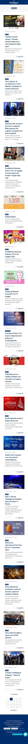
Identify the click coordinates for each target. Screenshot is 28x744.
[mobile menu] (26, 2)
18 (16, 707)
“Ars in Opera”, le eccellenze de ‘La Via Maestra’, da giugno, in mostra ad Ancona (13, 84)
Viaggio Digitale (17, 732)
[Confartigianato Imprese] (14, 2)
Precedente (15, 694)
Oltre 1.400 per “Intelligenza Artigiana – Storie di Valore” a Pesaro (14, 499)
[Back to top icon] (14, 717)
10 (19, 701)
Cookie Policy (14, 728)
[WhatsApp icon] (7, 735)
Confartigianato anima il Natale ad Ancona (14, 418)
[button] (25, 734)
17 (14, 707)
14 (16, 704)
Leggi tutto (20, 56)
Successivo (13, 710)
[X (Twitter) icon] (10, 735)
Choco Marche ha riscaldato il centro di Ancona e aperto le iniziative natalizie (13, 589)
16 (11, 707)
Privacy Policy (7, 728)
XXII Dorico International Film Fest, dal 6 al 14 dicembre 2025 (13, 545)
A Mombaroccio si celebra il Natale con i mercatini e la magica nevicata (13, 376)
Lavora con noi (21, 730)
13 (14, 704)
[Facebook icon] (9, 735)
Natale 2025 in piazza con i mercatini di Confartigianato (13, 457)
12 (11, 704)
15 (19, 704)
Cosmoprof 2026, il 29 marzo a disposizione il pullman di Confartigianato (13, 336)
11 (8, 704)
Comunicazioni (12, 730)
